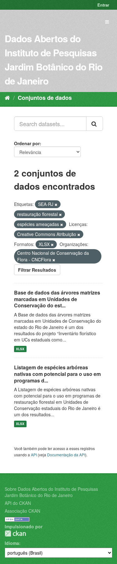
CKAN (15, 533)
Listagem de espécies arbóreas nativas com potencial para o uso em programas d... (57, 374)
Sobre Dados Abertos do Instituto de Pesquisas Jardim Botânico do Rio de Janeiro (51, 492)
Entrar (103, 5)
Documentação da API (66, 454)
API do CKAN (18, 503)
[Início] (7, 97)
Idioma (12, 543)
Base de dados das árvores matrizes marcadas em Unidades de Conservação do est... (57, 299)
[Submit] (94, 123)
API (34, 454)
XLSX (20, 348)
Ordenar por (27, 143)
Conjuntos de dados (45, 98)
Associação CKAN (22, 511)
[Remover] (56, 204)
